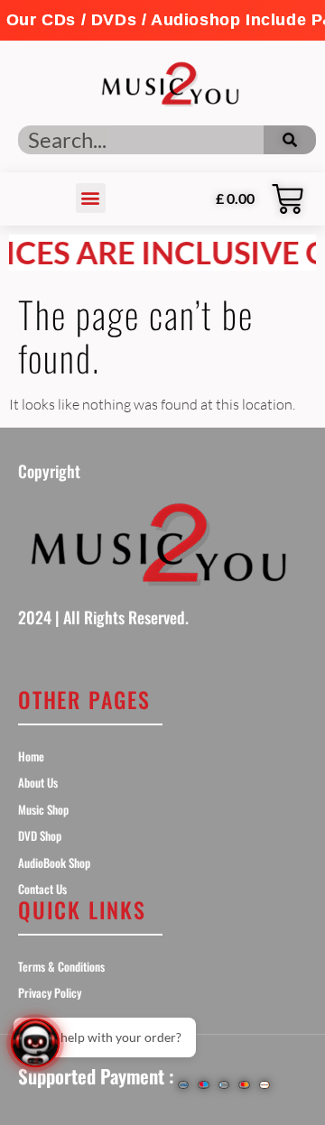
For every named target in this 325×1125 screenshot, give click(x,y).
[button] (162, 20)
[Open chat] (35, 1043)
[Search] (290, 139)
